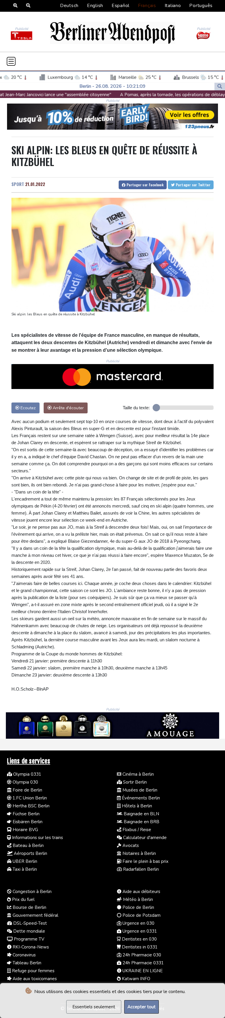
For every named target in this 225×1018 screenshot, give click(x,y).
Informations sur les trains (37, 838)
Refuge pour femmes (32, 971)
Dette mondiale (28, 931)
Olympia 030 (24, 782)
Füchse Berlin (25, 814)
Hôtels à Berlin (136, 806)
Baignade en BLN (140, 814)
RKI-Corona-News (30, 947)
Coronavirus (23, 955)
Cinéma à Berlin (137, 774)
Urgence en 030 (137, 923)
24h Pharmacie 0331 (142, 963)
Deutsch (69, 5)
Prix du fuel (23, 899)
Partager (144, 184)
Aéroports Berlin (30, 853)
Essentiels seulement (93, 1007)
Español (120, 5)
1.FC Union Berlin (29, 798)
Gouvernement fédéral (34, 915)
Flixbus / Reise (136, 830)
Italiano (173, 5)
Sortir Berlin (134, 782)
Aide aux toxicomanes (34, 979)
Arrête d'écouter (68, 408)
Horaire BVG (24, 830)
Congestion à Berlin (31, 891)
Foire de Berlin (26, 790)
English (95, 5)
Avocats (130, 845)
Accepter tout (141, 1007)
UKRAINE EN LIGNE (142, 971)
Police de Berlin (137, 907)
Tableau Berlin (26, 963)
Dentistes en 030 (139, 939)
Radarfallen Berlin (140, 869)
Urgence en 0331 (139, 931)
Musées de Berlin (139, 790)
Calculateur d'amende (144, 838)
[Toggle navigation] (11, 61)
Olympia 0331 (26, 774)
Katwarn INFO (135, 979)
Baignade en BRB (140, 822)
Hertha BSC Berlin (30, 806)
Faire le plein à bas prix (144, 861)
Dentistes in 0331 (139, 947)
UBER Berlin (24, 861)
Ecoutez (27, 408)
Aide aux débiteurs (140, 891)
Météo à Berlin (137, 899)
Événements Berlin (140, 798)
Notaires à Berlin (138, 853)
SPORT (17, 184)
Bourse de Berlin (28, 907)
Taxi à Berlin (24, 869)
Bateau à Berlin (27, 845)
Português (201, 5)
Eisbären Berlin (26, 822)
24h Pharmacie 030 (141, 955)
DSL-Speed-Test (29, 923)
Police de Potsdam (141, 915)
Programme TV (28, 939)
